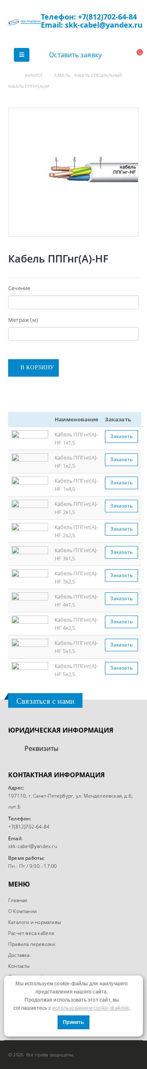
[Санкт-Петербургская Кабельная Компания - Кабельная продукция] (24, 22)
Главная (17, 900)
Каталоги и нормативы (34, 922)
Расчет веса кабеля (31, 933)
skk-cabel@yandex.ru (32, 846)
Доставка (19, 955)
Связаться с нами (45, 701)
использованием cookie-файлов (90, 1008)
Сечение (19, 288)
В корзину (37, 367)
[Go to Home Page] (11, 75)
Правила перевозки (31, 944)
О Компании (22, 911)
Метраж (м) (23, 319)
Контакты (19, 966)
